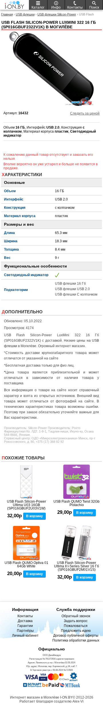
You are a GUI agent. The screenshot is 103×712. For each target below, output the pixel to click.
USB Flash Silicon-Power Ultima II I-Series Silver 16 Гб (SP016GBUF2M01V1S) (76, 566)
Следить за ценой (85, 113)
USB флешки (25, 14)
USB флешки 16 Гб (70, 284)
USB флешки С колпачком (76, 294)
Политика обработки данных (75, 640)
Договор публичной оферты (75, 636)
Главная (7, 14)
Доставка (25, 621)
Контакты (25, 616)
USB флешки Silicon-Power (56, 14)
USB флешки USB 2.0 (72, 289)
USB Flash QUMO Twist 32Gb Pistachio (77, 503)
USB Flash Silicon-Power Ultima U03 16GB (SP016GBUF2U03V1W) (26, 505)
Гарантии (25, 626)
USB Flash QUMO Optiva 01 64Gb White (26, 564)
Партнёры (25, 631)
